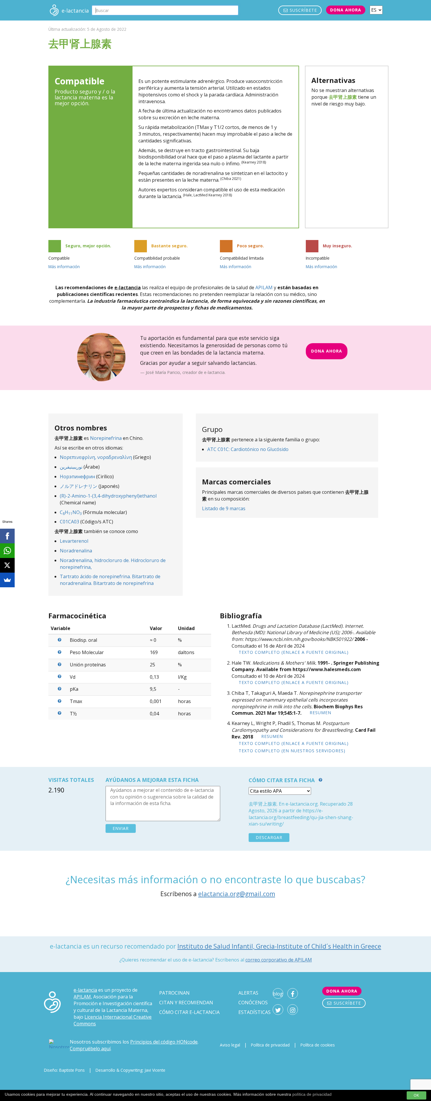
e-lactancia (85, 990)
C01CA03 (69, 521)
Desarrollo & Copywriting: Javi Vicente (130, 1070)
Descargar (269, 837)
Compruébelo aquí (90, 1048)
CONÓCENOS (253, 1002)
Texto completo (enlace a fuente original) (294, 652)
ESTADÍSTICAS (254, 1012)
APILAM (264, 287)
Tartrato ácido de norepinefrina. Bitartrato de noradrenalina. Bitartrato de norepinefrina (110, 579)
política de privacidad (312, 1094)
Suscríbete (302, 10)
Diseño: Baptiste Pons (64, 1070)
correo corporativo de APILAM (278, 960)
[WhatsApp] (7, 550)
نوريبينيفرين (71, 467)
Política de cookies (318, 1045)
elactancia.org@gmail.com (236, 894)
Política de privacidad (270, 1045)
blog (278, 994)
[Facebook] (7, 536)
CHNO (71, 512)
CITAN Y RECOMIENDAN (186, 1002)
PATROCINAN (174, 993)
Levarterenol (74, 541)
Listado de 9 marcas (223, 508)
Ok (416, 1095)
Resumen (320, 712)
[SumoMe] (7, 580)
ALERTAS (248, 993)
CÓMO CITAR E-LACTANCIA (189, 1012)
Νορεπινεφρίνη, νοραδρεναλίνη (96, 457)
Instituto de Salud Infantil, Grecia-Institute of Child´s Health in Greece (279, 946)
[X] (7, 565)
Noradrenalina (76, 550)
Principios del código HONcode (164, 1042)
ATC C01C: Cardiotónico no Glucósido (248, 449)
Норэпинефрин (77, 476)
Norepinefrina (106, 438)
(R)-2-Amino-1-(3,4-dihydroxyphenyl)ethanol (108, 496)
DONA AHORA (326, 351)
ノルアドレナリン (78, 486)
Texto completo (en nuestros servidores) (292, 750)
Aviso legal (230, 1045)
